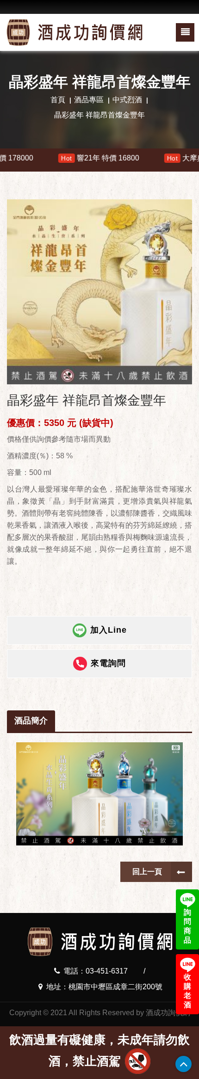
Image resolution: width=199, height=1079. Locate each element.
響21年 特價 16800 (76, 158)
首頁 (57, 100)
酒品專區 (89, 100)
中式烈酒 (127, 100)
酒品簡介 (31, 720)
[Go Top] (183, 1064)
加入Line (108, 630)
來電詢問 (108, 663)
